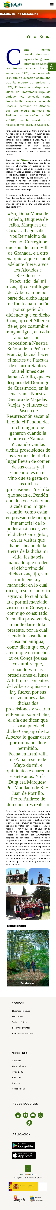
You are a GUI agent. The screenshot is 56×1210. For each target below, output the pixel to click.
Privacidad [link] (17, 1077)
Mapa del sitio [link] (19, 1066)
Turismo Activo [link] (19, 1022)
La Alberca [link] (23, 160)
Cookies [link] (16, 1083)
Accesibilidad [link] (18, 1089)
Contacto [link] (16, 1060)
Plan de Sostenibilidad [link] (23, 1033)
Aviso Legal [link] (17, 1072)
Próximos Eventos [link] (21, 1028)
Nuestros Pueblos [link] (21, 1011)
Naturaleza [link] (17, 1016)
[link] (52, 67)
